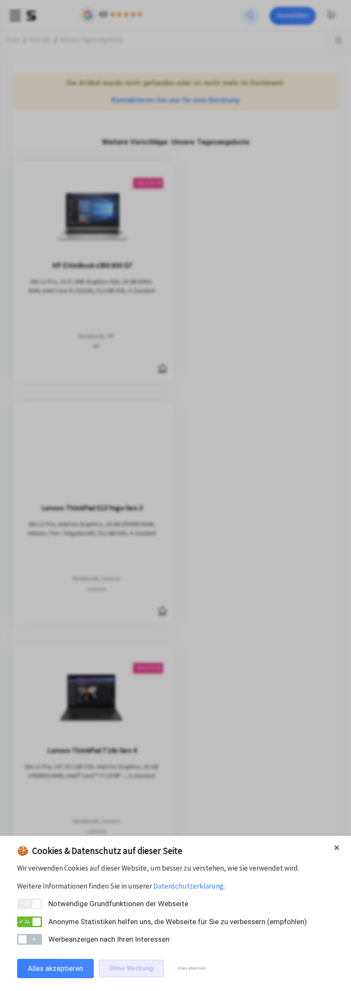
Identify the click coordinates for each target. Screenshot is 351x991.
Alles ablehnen (192, 968)
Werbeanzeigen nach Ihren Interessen (109, 939)
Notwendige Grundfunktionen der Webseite (118, 903)
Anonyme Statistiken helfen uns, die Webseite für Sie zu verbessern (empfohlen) (177, 921)
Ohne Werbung (131, 968)
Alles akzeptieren (55, 968)
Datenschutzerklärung (188, 886)
